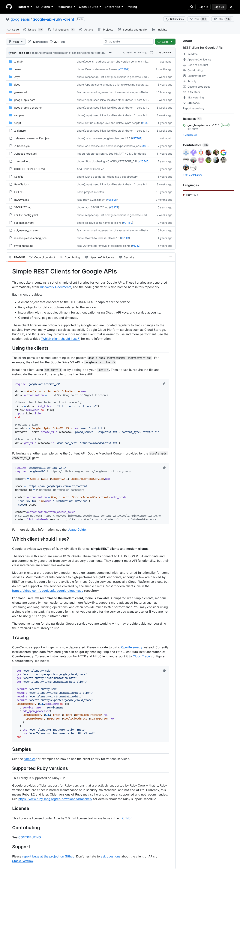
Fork (200, 19)
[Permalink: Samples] (9, 749)
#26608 (112, 199)
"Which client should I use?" (60, 338)
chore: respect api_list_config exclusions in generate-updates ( (115, 76)
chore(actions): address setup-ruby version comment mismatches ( (118, 61)
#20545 (143, 161)
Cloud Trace (141, 656)
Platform (22, 7)
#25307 (123, 69)
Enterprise (112, 7)
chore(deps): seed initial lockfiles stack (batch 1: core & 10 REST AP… (119, 99)
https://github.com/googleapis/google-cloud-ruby (47, 590)
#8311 (146, 122)
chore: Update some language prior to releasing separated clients (117, 84)
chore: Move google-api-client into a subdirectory (107, 176)
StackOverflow (22, 861)
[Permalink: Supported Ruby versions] (9, 768)
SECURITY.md (23, 207)
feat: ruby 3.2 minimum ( (92, 199)
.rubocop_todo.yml (25, 153)
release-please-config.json (30, 238)
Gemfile (18, 176)
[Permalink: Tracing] (9, 637)
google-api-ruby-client (53, 19)
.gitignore (20, 130)
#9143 (125, 238)
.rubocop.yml (22, 145)
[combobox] (129, 41)
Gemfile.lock (21, 184)
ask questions (110, 856)
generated (20, 92)
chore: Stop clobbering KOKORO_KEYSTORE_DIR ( (108, 161)
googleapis (20, 19)
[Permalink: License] (9, 808)
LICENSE (19, 192)
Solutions (43, 7)
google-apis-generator (28, 107)
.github (18, 61)
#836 (145, 145)
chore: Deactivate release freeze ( (97, 69)
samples (19, 115)
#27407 (136, 138)
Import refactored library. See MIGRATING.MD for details (111, 153)
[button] (165, 383)
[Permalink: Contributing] (9, 827)
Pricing (132, 7)
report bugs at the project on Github (48, 856)
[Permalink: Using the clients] (9, 348)
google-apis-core (24, 99)
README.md (21, 199)
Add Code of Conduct (90, 169)
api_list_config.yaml (26, 215)
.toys (17, 76)
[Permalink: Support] (9, 846)
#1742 (136, 245)
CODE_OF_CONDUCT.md (29, 169)
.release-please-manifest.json (32, 138)
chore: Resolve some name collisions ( (100, 222)
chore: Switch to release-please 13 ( (99, 238)
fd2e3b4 (127, 52)
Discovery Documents (55, 287)
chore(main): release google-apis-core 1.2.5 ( (104, 138)
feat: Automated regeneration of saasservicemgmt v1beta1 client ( (72, 52)
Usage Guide (77, 529)
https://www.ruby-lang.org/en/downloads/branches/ (55, 799)
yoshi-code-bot (20, 52)
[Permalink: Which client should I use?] (9, 539)
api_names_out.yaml (26, 230)
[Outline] (170, 257)
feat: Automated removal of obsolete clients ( (104, 245)
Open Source (88, 7)
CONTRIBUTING (29, 837)
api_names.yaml (24, 222)
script (17, 122)
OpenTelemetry (131, 647)
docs (17, 84)
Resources (64, 7)
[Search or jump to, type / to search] (192, 7)
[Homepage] (9, 7)
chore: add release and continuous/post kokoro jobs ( (109, 145)
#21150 (127, 222)
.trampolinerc (22, 161)
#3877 (114, 207)
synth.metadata (23, 245)
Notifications (177, 19)
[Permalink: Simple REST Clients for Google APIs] (9, 271)
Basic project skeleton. (91, 192)
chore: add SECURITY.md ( (93, 207)
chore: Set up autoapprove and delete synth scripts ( (109, 122)
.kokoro (18, 69)
